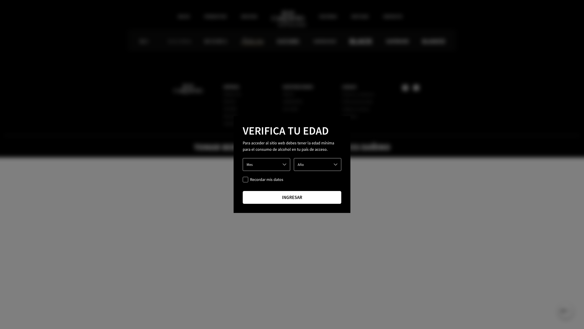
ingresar (292, 197)
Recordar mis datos (266, 179)
